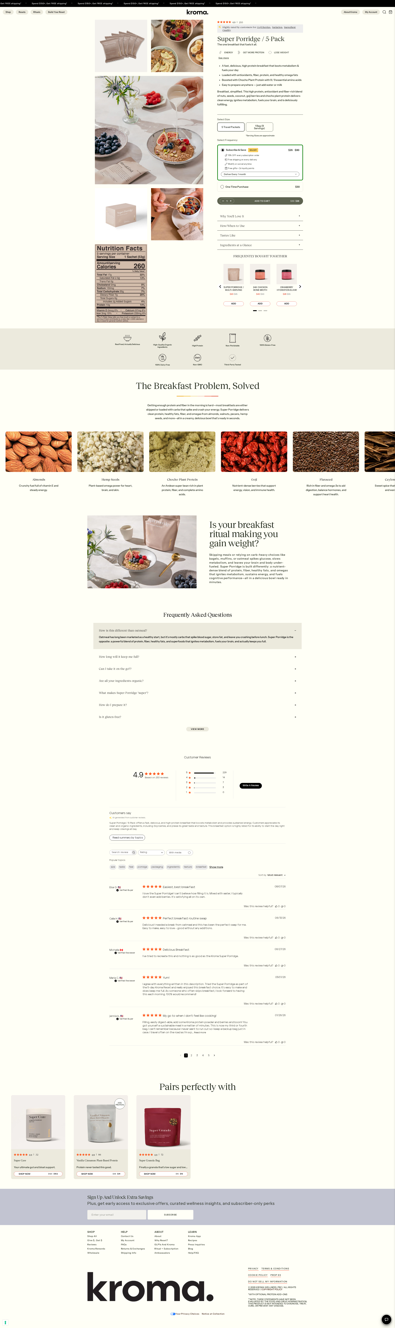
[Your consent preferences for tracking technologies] (5, 1323)
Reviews (92, 1244)
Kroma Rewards (96, 1249)
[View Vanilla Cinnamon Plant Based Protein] (101, 1137)
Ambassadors (162, 1253)
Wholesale (93, 1253)
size (113, 867)
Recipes (192, 1240)
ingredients (173, 867)
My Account (371, 12)
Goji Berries (263, 27)
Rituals (36, 12)
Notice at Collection (213, 1313)
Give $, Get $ (94, 1240)
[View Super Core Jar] (38, 1137)
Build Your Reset (56, 12)
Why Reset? (161, 1240)
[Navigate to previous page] (181, 1055)
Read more (200, 1033)
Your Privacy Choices (187, 1313)
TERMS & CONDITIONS (275, 1268)
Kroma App (194, 1236)
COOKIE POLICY (258, 1275)
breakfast (201, 867)
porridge (142, 867)
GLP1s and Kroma (164, 1244)
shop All (92, 1236)
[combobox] (151, 852)
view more (197, 729)
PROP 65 (275, 1275)
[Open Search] (383, 12)
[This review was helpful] (276, 906)
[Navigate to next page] (214, 1055)
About (157, 1236)
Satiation (277, 27)
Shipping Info (128, 1253)
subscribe (170, 1214)
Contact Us (127, 1236)
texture (188, 867)
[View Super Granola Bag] (163, 1137)
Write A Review (251, 785)
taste (122, 867)
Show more (216, 867)
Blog (190, 1249)
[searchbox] (120, 852)
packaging (157, 867)
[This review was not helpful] (282, 906)
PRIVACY (253, 1268)
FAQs (124, 1244)
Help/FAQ (193, 1253)
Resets (22, 12)
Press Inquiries (196, 1244)
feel (131, 867)
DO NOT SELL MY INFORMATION (267, 1281)
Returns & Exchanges (133, 1249)
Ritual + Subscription (166, 1249)
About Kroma (350, 12)
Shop (8, 12)
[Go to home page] (197, 12)
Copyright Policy (272, 1289)
